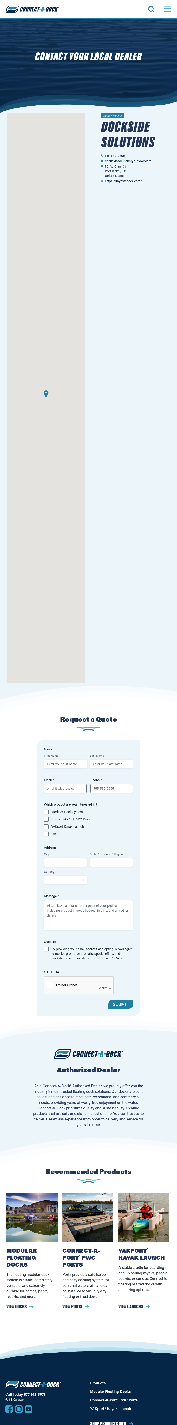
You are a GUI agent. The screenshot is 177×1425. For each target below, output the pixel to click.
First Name (51, 755)
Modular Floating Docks (110, 1391)
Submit (120, 1004)
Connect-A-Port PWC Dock (70, 819)
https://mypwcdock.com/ (123, 181)
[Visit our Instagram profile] (19, 1409)
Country (49, 872)
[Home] (32, 9)
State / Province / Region (106, 854)
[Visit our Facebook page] (9, 1409)
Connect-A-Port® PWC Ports (114, 1400)
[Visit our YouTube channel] (28, 1409)
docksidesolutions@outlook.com (128, 161)
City (46, 854)
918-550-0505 (115, 155)
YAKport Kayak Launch (67, 826)
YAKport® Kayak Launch (110, 1408)
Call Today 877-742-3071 (25, 1394)
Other (55, 834)
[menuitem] (157, 9)
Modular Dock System (67, 812)
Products (98, 1383)
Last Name (97, 755)
